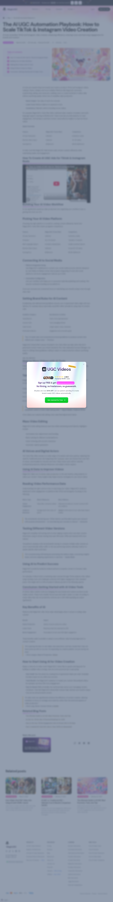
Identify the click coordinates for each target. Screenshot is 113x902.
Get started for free (55, 400)
